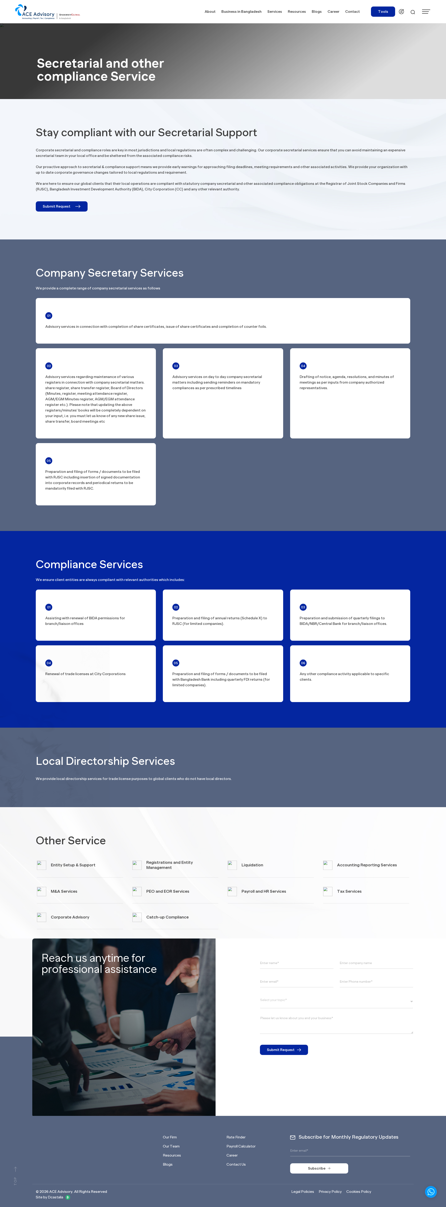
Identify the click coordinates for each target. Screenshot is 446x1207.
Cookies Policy (358, 1192)
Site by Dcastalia (49, 1197)
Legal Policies (302, 1192)
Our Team (171, 1146)
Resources (172, 1155)
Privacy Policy (330, 1192)
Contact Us (236, 1164)
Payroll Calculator (241, 1146)
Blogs (168, 1164)
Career (232, 1155)
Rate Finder (236, 1137)
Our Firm (170, 1137)
